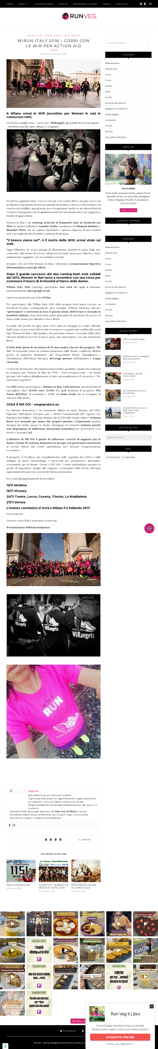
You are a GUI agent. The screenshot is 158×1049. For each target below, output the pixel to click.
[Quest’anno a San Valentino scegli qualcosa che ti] (145, 923)
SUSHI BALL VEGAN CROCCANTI (132, 374)
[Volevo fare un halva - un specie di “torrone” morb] (65, 976)
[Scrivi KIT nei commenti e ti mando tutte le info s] (118, 976)
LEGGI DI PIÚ (128, 210)
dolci (107, 91)
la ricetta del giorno (115, 103)
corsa (107, 4)
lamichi (86, 839)
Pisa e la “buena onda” (18, 885)
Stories (109, 131)
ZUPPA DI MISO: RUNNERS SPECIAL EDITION (136, 357)
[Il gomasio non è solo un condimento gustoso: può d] (92, 950)
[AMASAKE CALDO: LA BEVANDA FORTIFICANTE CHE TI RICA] (145, 976)
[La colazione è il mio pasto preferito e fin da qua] (118, 923)
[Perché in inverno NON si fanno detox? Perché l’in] (39, 976)
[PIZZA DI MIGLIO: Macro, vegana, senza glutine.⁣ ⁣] (65, 923)
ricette (63, 4)
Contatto (122, 4)
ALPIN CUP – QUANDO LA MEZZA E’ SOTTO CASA (53, 886)
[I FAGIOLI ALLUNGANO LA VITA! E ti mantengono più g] (39, 950)
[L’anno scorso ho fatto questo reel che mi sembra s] (12, 976)
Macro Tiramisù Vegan (134, 339)
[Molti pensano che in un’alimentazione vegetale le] (39, 923)
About (22, 4)
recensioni (110, 120)
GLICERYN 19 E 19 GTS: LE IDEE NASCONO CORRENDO (135, 410)
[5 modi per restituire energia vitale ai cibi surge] (12, 1003)
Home (9, 4)
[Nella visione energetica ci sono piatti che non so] (12, 950)
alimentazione (44, 4)
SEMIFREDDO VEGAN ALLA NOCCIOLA (83, 886)
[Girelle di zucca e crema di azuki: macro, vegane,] (118, 950)
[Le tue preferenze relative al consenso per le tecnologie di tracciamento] (5, 1046)
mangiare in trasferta (116, 108)
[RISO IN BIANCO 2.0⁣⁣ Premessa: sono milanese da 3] (92, 976)
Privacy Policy (114, 457)
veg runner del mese (115, 137)
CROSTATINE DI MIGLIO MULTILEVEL (134, 391)
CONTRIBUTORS (15, 12)
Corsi (108, 80)
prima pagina (72, 35)
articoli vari (35, 35)
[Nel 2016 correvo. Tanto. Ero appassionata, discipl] (145, 950)
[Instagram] (13, 825)
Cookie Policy (129, 457)
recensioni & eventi (85, 4)
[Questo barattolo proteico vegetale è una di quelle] (12, 923)
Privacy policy (75, 1043)
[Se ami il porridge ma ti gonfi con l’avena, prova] (92, 923)
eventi (58, 35)
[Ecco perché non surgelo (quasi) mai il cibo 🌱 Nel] (39, 1003)
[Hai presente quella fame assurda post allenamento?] (65, 950)
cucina (108, 85)
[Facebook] (9, 825)
